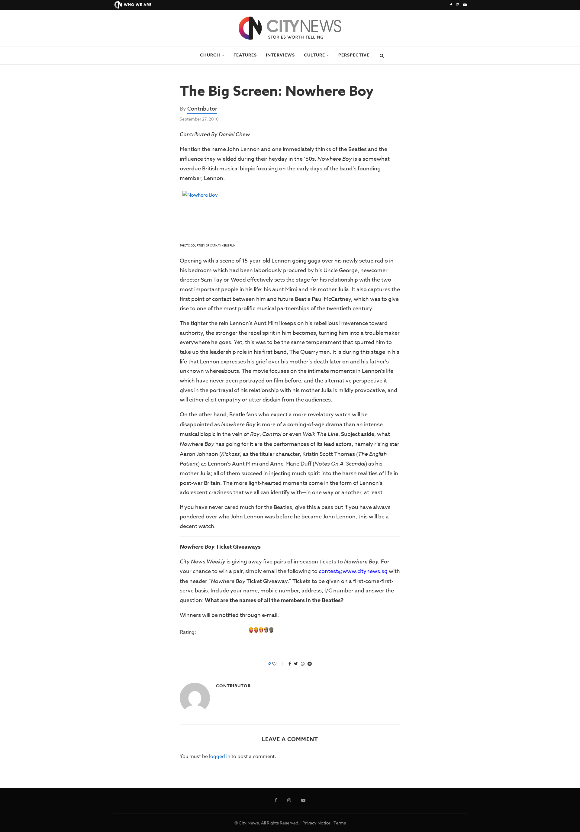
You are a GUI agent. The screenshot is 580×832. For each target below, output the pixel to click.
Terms (340, 823)
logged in (219, 756)
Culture (314, 55)
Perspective (353, 55)
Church (210, 55)
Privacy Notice (316, 823)
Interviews (280, 55)
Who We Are (138, 4)
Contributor (202, 109)
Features (245, 55)
